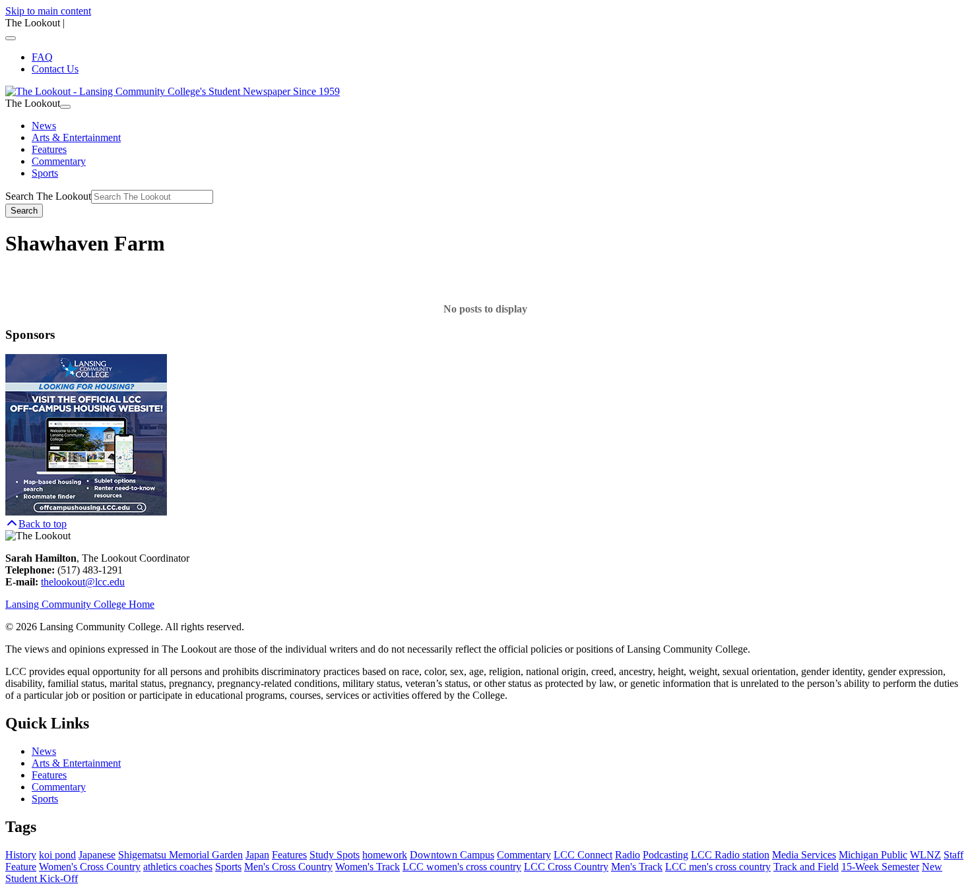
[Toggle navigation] (10, 38)
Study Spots (334, 854)
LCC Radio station (730, 854)
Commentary (59, 161)
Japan (257, 854)
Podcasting (665, 854)
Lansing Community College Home (79, 604)
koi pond (57, 854)
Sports (45, 173)
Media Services (804, 854)
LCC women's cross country (462, 866)
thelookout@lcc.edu (83, 581)
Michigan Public (873, 854)
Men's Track (637, 866)
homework (384, 854)
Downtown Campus (452, 854)
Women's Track (367, 866)
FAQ (42, 57)
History (20, 854)
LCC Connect (583, 854)
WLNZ (925, 854)
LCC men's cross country (718, 866)
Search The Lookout (48, 196)
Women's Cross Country (90, 866)
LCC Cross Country (566, 866)
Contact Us (55, 68)
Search (24, 211)
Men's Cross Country (288, 866)
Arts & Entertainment (76, 137)
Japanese (97, 854)
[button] (36, 523)
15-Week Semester (880, 866)
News (44, 125)
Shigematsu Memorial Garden (180, 854)
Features (49, 149)
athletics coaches (177, 866)
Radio (627, 854)
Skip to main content (48, 10)
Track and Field (806, 866)
